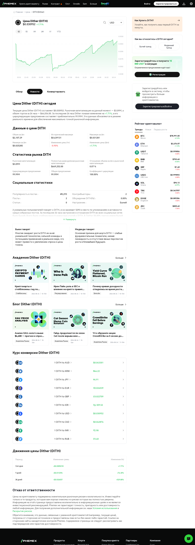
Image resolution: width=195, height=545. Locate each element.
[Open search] (104, 22)
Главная (19, 12)
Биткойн (97, 293)
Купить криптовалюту (29, 4)
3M (42, 31)
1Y (50, 31)
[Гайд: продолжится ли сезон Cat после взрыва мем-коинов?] (70, 319)
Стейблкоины (21, 293)
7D (26, 31)
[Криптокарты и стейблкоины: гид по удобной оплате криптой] (31, 273)
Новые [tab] (148, 129)
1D (19, 31)
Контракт (55, 4)
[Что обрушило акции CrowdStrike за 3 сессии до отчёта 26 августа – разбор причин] (109, 319)
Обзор (19, 91)
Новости (34, 91)
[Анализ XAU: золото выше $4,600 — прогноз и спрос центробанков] (31, 319)
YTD (59, 31)
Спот (67, 4)
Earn (85, 4)
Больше (93, 4)
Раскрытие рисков (22, 511)
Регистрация (159, 74)
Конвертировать (56, 91)
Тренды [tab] (139, 129)
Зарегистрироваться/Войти (157, 106)
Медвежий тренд (169, 46)
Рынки (45, 4)
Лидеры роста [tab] (160, 129)
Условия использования (105, 508)
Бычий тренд (145, 46)
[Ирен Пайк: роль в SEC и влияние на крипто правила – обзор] (70, 273)
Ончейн (76, 4)
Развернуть (71, 219)
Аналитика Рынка (22, 341)
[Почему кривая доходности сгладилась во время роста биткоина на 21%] (109, 273)
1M (34, 31)
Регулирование (60, 293)
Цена (27, 12)
